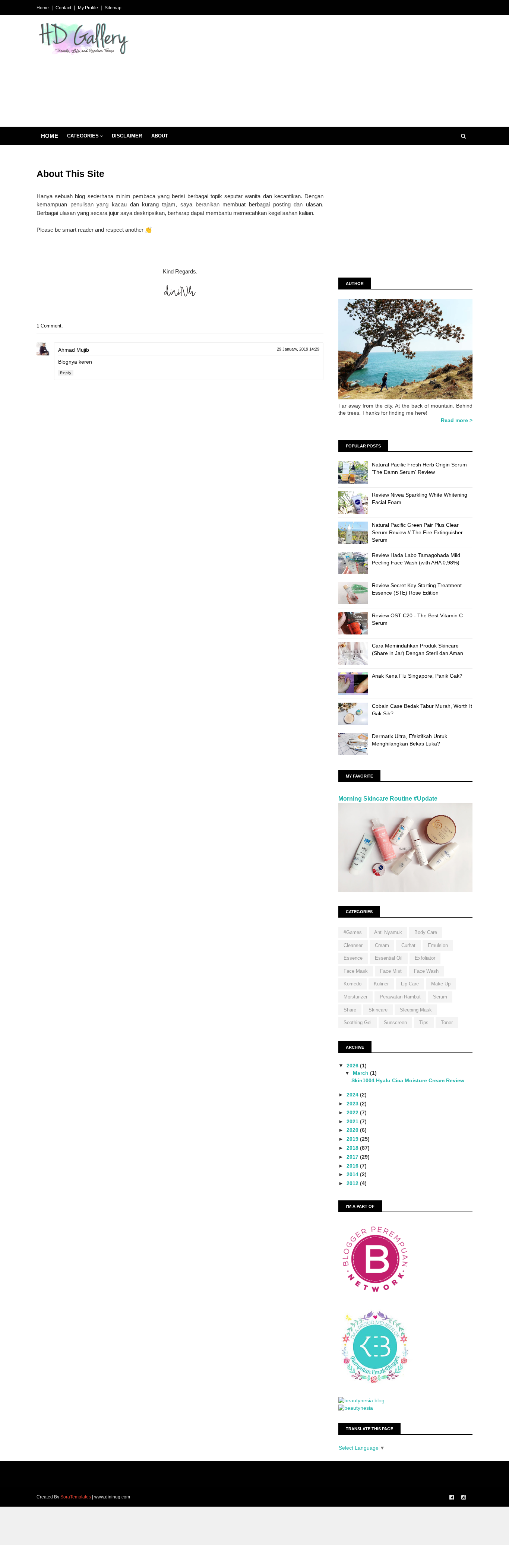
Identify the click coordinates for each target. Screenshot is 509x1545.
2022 (353, 1112)
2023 (353, 1103)
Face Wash (426, 971)
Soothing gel (358, 1022)
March (361, 1073)
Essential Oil (388, 958)
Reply (66, 373)
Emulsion (438, 945)
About (159, 136)
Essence (353, 958)
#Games (353, 932)
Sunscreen (395, 1022)
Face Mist (391, 971)
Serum (440, 997)
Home (43, 7)
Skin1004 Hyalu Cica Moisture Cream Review (407, 1080)
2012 (353, 1183)
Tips (424, 1022)
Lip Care (410, 984)
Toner (447, 1022)
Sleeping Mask (416, 1010)
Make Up (440, 984)
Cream (382, 945)
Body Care (425, 932)
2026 (353, 1065)
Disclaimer (127, 136)
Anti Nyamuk (388, 932)
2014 (353, 1174)
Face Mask (356, 971)
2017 (353, 1157)
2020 (353, 1130)
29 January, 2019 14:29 (298, 349)
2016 (353, 1166)
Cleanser (353, 945)
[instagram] (463, 1497)
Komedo (352, 984)
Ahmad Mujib (73, 350)
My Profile (88, 7)
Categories (83, 136)
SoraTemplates (75, 1497)
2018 (353, 1148)
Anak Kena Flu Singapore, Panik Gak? (417, 676)
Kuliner (381, 984)
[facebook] (451, 1497)
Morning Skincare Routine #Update (387, 798)
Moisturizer (355, 997)
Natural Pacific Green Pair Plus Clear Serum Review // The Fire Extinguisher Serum (417, 532)
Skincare (378, 1010)
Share (350, 1010)
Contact (63, 7)
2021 (353, 1121)
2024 (353, 1095)
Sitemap (113, 7)
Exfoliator (425, 958)
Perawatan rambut (400, 997)
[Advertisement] (336, 74)
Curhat (408, 945)
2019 (353, 1139)
